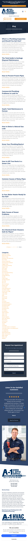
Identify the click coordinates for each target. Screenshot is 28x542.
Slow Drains (4, 319)
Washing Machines (6, 332)
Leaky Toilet (4, 294)
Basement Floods (6, 254)
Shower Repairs (5, 316)
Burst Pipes (4, 259)
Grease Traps (5, 285)
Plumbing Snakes (6, 305)
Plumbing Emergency (6, 304)
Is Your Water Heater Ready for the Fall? (14, 195)
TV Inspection (5, 329)
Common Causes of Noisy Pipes (14, 179)
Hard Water (4, 286)
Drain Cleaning (5, 274)
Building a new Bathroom (7, 258)
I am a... (6, 364)
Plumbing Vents (5, 308)
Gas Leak (4, 281)
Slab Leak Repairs (6, 318)
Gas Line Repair (5, 284)
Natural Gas (4, 296)
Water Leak (4, 336)
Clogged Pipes (5, 264)
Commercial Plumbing (7, 265)
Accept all (14, 535)
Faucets (3, 277)
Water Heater (5, 335)
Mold (3, 295)
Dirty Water (4, 269)
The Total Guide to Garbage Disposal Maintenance (12, 59)
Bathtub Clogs (5, 257)
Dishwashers (5, 271)
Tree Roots (4, 325)
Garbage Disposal (6, 279)
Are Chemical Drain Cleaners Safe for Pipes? (13, 231)
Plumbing (4, 301)
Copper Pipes (5, 266)
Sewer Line (4, 315)
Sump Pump (4, 321)
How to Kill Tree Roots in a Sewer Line (12, 162)
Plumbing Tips (5, 306)
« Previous (8, 247)
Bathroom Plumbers (6, 255)
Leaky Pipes (4, 292)
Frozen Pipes (5, 278)
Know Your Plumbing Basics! (13, 144)
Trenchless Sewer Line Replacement (10, 328)
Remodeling (4, 311)
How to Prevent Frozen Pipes (13, 76)
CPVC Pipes (4, 268)
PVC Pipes (4, 309)
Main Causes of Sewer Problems (10, 213)
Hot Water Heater (6, 289)
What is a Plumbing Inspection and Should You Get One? (13, 40)
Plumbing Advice (5, 302)
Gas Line (4, 282)
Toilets (3, 324)
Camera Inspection (6, 261)
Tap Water (4, 322)
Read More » (6, 54)
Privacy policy (16, 532)
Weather (4, 338)
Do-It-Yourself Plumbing (7, 272)
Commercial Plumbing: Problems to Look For (10, 92)
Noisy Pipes (4, 298)
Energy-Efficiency (6, 275)
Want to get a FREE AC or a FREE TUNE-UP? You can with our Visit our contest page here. (14, 2)
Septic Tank (4, 314)
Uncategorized (5, 331)
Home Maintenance (6, 288)
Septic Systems (5, 312)
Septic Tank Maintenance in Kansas (12, 110)
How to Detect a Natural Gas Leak (13, 127)
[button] (20, 11)
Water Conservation (6, 334)
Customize (14, 539)
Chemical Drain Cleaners (7, 262)
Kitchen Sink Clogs (6, 291)
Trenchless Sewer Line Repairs (9, 326)
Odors (3, 299)
